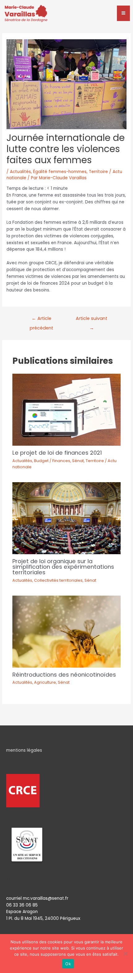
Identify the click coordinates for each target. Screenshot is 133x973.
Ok (68, 963)
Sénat (78, 460)
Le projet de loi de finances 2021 (57, 453)
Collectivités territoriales (58, 580)
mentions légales (24, 750)
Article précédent (41, 319)
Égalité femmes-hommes (60, 172)
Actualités (20, 172)
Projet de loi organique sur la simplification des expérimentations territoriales (63, 566)
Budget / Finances (52, 460)
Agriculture (45, 682)
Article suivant (91, 319)
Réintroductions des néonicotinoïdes (64, 674)
